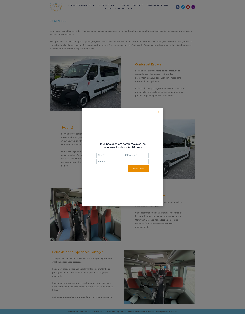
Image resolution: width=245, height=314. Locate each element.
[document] (122, 157)
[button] (160, 112)
